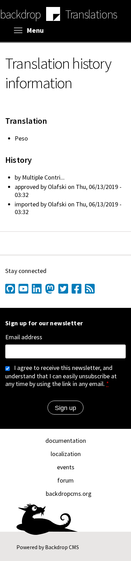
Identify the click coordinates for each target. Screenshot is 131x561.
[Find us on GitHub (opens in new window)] (10, 288)
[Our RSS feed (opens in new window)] (90, 288)
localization (66, 454)
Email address (23, 337)
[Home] (53, 15)
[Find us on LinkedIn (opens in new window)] (37, 288)
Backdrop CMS (62, 547)
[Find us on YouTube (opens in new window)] (23, 288)
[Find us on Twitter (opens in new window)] (63, 288)
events (65, 467)
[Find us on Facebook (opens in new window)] (76, 288)
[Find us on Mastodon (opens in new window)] (50, 288)
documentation (65, 441)
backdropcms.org (69, 494)
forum (65, 480)
